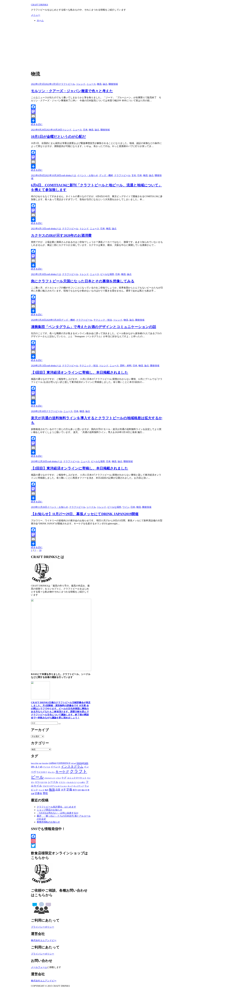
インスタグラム (72, 766)
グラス (58, 778)
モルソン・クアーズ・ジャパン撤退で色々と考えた (72, 91)
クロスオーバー (50, 778)
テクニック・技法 (102, 320)
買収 (45, 793)
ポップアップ (78, 786)
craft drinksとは (68, 175)
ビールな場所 (107, 274)
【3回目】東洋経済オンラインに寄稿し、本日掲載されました (79, 372)
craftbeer (53, 763)
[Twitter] (61, 845)
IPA (33, 766)
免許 (46, 790)
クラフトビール (67, 84)
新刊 (75, 790)
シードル (91, 507)
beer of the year (36, 763)
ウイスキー (41, 772)
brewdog (45, 763)
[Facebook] (97, 106)
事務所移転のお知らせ (48, 822)
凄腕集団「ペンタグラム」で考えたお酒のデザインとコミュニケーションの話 (93, 327)
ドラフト (62, 782)
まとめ (39, 766)
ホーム (40, 20)
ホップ (70, 786)
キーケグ (62, 772)
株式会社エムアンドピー (43, 940)
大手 (63, 789)
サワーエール (41, 782)
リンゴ (41, 790)
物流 (99, 84)
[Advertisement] (125, 46)
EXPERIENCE (63, 763)
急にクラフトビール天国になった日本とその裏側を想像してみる (82, 281)
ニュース (91, 84)
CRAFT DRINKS (39, 4)
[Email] (97, 116)
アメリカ (46, 767)
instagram (82, 762)
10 (40, 550)
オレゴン (51, 772)
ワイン (125, 507)
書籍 (83, 790)
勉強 (52, 789)
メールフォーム (39, 967)
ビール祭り (81, 782)
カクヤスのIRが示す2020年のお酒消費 (61, 235)
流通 (32, 793)
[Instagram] (61, 841)
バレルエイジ (71, 782)
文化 (134, 175)
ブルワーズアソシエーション (55, 786)
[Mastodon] (97, 111)
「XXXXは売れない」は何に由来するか (57, 813)
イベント (55, 766)
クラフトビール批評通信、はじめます (56, 807)
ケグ (63, 777)
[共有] (97, 120)
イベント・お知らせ (87, 175)
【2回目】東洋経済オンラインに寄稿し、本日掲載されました (79, 468)
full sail (73, 763)
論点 (105, 84)
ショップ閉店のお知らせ (49, 810)
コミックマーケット (77, 778)
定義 (69, 789)
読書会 (38, 793)
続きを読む (37, 124)
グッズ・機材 (106, 175)
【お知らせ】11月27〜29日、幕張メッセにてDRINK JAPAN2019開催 (84, 514)
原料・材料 (126, 365)
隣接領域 (113, 84)
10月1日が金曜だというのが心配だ (58, 136)
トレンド (80, 84)
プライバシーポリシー (42, 927)
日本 (85, 129)
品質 (57, 789)
